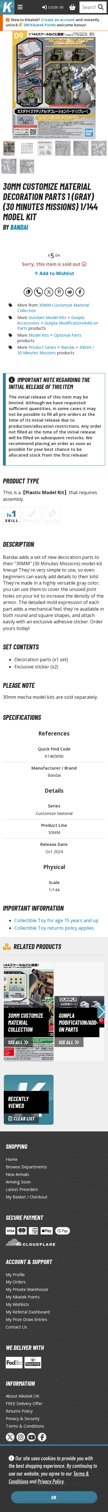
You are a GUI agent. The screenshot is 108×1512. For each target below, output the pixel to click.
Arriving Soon (18, 1182)
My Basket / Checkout (27, 1197)
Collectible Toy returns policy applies (54, 928)
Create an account (58, 19)
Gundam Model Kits (47, 317)
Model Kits (39, 335)
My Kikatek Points (23, 1297)
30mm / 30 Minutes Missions (55, 349)
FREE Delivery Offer (24, 1403)
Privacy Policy (50, 1481)
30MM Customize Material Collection (53, 307)
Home (12, 1159)
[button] (101, 1011)
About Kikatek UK (22, 1396)
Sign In (55, 7)
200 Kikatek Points (39, 24)
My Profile (15, 1274)
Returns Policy (19, 1411)
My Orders (16, 1282)
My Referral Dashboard (28, 1312)
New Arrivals (17, 1174)
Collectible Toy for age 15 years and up (56, 920)
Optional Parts (68, 335)
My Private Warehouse (27, 1289)
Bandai (19, 227)
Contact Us (16, 1327)
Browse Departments (26, 1167)
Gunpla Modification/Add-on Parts (57, 325)
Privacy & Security (22, 1418)
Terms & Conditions (25, 1426)
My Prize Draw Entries (26, 1319)
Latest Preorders (22, 1189)
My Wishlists (17, 1304)
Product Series (42, 347)
